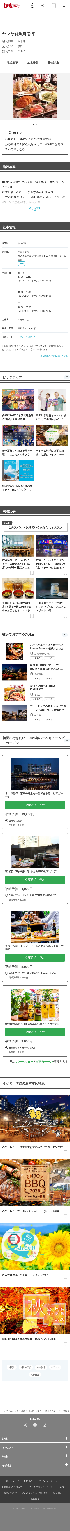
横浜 (12, 1367)
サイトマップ (12, 1481)
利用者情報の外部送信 (11, 1486)
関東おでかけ (35, 1410)
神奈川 (41, 1367)
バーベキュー (24, 1061)
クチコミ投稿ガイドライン (40, 1486)
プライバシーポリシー (48, 1481)
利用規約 (28, 1481)
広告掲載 (57, 1492)
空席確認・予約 (35, 805)
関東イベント (51, 1410)
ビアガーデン (44, 1061)
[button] (33, 124)
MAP (22, 263)
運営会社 (35, 1498)
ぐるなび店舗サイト (27, 336)
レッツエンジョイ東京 (14, 1410)
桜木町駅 (26, 1367)
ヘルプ (61, 1486)
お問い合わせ (10, 1492)
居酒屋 (35, 1374)
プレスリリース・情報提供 (35, 1492)
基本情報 (9, 227)
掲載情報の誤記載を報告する (54, 355)
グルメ (56, 1367)
